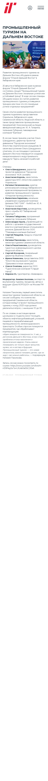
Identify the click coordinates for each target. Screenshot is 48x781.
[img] (30, 8)
